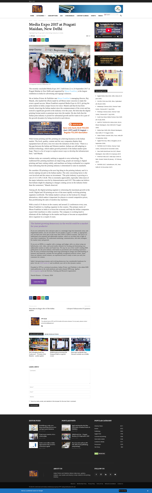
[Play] (97, 36)
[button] (121, 16)
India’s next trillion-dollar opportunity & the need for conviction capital (47, 444)
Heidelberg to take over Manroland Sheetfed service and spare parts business (47, 427)
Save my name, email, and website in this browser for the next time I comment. (53, 401)
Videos (100, 16)
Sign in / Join (32, 1)
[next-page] (33, 359)
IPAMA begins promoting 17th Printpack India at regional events (58, 354)
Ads (61, 16)
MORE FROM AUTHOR (51, 334)
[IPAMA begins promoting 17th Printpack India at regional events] (59, 344)
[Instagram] (101, 474)
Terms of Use (99, 483)
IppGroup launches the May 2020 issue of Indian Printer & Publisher (81, 427)
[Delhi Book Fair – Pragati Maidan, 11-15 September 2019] (66, 437)
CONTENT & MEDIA (83, 16)
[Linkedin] (47, 40)
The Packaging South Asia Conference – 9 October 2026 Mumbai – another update (37, 354)
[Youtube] (115, 474)
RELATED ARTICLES (36, 334)
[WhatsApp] (43, 40)
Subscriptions (53, 16)
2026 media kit (45, 263)
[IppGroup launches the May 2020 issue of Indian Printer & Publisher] (66, 428)
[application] (108, 30)
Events (93, 16)
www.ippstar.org (36, 271)
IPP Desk (33, 36)
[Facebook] (31, 40)
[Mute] (118, 36)
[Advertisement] (108, 185)
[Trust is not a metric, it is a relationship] (33, 437)
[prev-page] (30, 359)
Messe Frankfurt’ (64, 98)
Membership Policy (81, 483)
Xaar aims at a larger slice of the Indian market (41, 309)
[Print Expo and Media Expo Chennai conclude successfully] (80, 344)
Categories (40, 16)
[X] (35, 40)
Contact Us (120, 483)
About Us (73, 483)
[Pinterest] (39, 40)
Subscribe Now (39, 282)
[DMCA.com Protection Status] (99, 454)
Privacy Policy (91, 483)
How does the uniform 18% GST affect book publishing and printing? (80, 444)
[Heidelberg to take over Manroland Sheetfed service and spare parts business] (33, 428)
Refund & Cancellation (110, 483)
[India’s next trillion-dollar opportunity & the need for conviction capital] (33, 445)
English (108, 14)
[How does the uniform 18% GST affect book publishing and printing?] (66, 445)
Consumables (69, 16)
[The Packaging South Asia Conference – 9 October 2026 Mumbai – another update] (38, 344)
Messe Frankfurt (71, 91)
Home (32, 16)
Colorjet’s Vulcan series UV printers (78, 309)
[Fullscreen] (121, 36)
